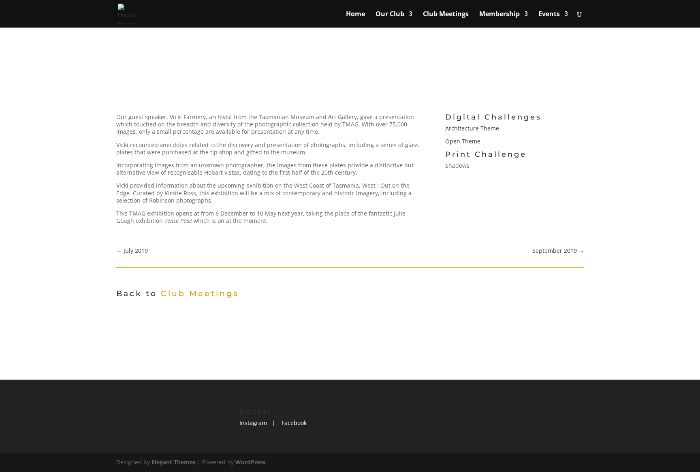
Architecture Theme (472, 128)
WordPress (250, 462)
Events (549, 14)
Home (355, 14)
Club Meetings (446, 14)
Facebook (294, 423)
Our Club (390, 14)
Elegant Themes (174, 462)
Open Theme (462, 141)
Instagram (253, 423)
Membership (499, 14)
